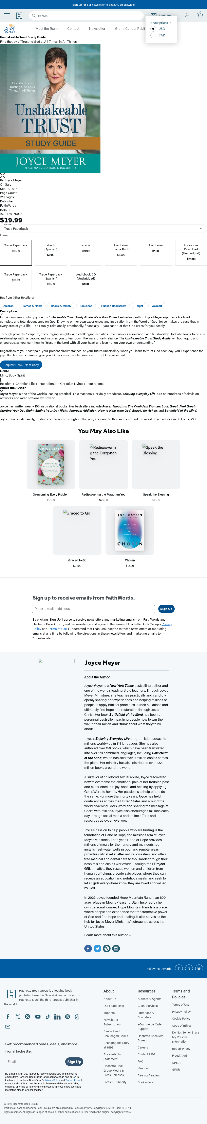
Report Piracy (181, 1048)
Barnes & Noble (32, 306)
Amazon (8, 306)
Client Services (148, 1005)
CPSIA (176, 1062)
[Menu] (7, 15)
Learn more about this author (106, 934)
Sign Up (166, 609)
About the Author (13, 388)
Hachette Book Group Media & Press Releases (114, 1070)
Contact (73, 28)
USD (161, 28)
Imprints (109, 1012)
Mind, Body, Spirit (12, 375)
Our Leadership (114, 1005)
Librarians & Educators (146, 1014)
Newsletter (97, 28)
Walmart (157, 306)
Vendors (143, 1068)
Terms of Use (180, 1004)
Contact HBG (146, 1054)
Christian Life (25, 383)
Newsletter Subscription (112, 1021)
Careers (143, 1047)
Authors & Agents (149, 998)
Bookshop (86, 306)
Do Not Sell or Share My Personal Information (185, 1036)
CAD (161, 35)
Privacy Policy (181, 1011)
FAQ (140, 1061)
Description (8, 311)
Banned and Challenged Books (116, 1033)
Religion (6, 383)
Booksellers (145, 1082)
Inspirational (47, 383)
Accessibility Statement (112, 1056)
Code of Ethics (181, 1025)
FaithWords (8, 205)
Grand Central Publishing (134, 28)
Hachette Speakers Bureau (150, 1038)
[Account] (187, 15)
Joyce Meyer (13, 180)
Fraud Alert (179, 1055)
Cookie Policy (181, 1018)
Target (139, 306)
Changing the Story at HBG (116, 1044)
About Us (110, 998)
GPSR (176, 1069)
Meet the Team (47, 28)
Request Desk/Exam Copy (21, 365)
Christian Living (71, 383)
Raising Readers (149, 1075)
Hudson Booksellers (113, 306)
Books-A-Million (61, 306)
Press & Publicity (115, 1082)
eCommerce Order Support (150, 1026)
